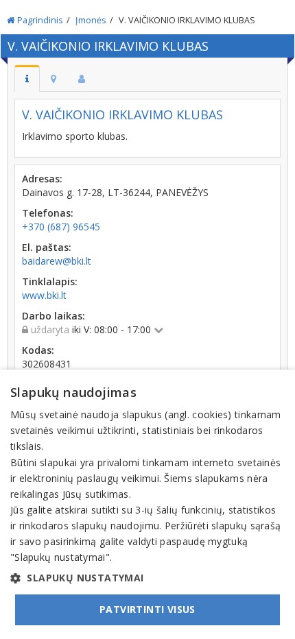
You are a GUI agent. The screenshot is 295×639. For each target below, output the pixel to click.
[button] (147, 578)
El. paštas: (46, 247)
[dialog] (147, 504)
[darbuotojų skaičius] (81, 78)
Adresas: (42, 178)
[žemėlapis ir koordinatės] (53, 78)
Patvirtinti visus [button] (147, 609)
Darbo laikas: (53, 315)
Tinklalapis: (50, 281)
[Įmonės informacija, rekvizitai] (27, 78)
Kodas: (38, 350)
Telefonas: (47, 212)
